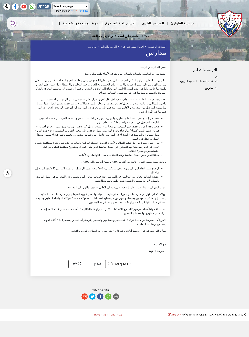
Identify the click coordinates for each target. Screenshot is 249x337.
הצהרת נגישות (100, 315)
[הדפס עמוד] (116, 296)
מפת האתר (116, 315)
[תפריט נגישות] (7, 173)
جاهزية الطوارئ (182, 23)
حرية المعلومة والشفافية (80, 23)
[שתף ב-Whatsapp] (108, 296)
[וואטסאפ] (32, 6)
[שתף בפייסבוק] (100, 296)
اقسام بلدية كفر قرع (120, 23)
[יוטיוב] (23, 6)
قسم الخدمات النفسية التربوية (196, 81)
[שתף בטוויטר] (92, 296)
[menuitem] (179, 23)
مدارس (209, 88)
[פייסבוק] (15, 6)
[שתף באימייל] (84, 296)
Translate (82, 11)
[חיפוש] (13, 23)
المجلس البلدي (153, 23)
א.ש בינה (174, 315)
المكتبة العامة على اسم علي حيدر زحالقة (121, 36)
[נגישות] (6, 6)
